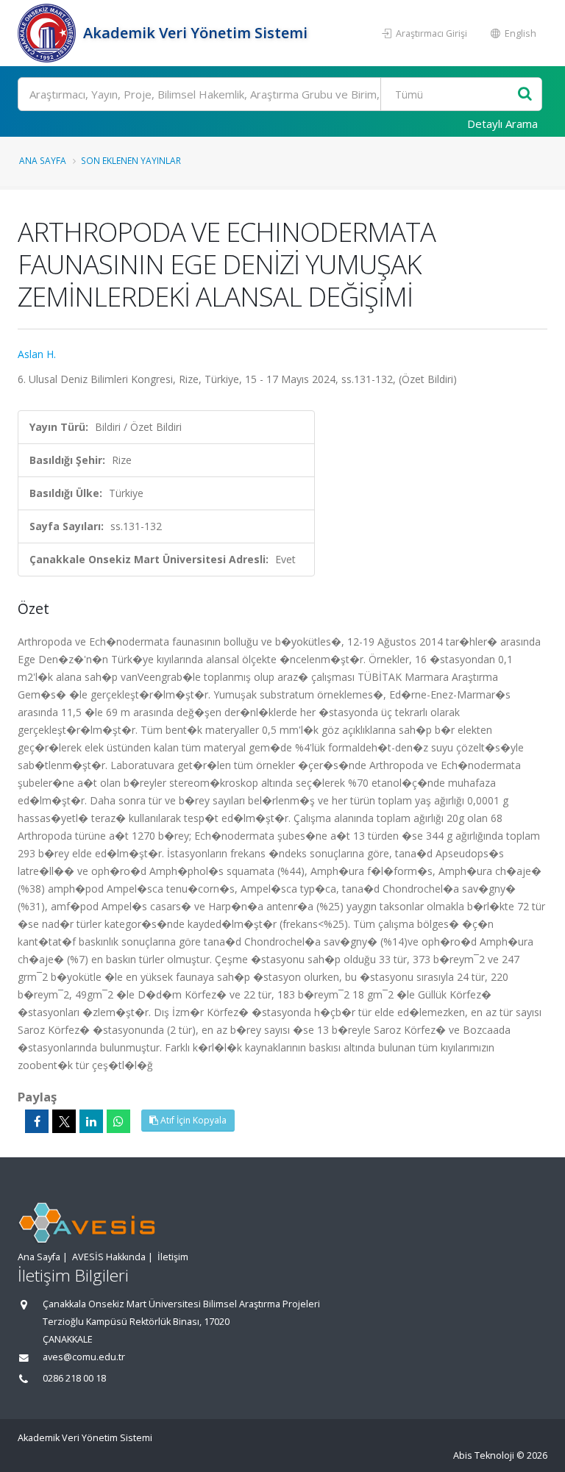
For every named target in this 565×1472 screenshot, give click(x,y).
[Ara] (524, 94)
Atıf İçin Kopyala (192, 1120)
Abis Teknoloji (483, 1455)
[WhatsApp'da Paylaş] (118, 1121)
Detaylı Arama (502, 123)
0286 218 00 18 (74, 1378)
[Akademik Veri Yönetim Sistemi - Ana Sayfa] (48, 33)
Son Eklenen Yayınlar (131, 160)
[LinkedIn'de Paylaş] (91, 1121)
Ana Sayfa (42, 160)
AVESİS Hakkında (109, 1257)
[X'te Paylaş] (64, 1121)
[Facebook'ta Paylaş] (37, 1121)
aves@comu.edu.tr (84, 1357)
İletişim (172, 1257)
